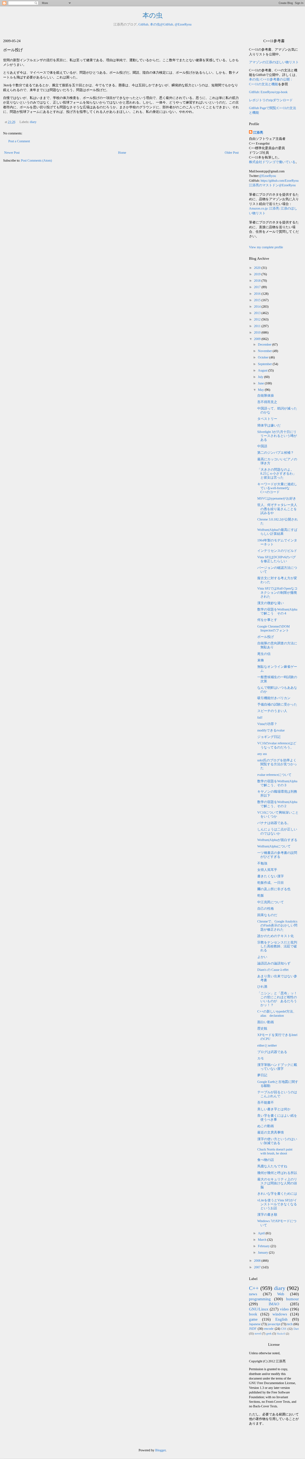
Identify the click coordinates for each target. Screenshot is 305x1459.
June (261, 383)
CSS (283, 1328)
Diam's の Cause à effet (272, 969)
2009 (257, 339)
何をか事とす (267, 620)
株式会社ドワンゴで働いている (272, 162)
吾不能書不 (265, 1102)
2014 (257, 306)
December (265, 344)
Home (122, 152)
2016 (257, 293)
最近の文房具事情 (270, 1132)
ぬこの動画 (265, 1126)
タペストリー (267, 419)
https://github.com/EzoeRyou (280, 180)
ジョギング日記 (269, 737)
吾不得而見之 (267, 402)
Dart (296, 1328)
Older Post (232, 152)
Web (280, 1294)
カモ (260, 1058)
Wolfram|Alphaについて (274, 846)
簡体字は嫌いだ (269, 425)
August (263, 370)
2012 (257, 319)
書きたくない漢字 (270, 876)
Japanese (255, 1324)
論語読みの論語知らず (273, 963)
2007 (257, 1267)
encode (268, 1328)
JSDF (252, 1328)
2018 (257, 280)
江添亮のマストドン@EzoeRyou (272, 185)
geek (269, 1333)
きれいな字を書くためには (277, 1193)
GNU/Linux (258, 1309)
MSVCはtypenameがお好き (276, 498)
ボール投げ (265, 637)
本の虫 (153, 15)
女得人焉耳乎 (267, 869)
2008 (257, 1260)
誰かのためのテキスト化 (275, 936)
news (253, 1294)
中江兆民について (270, 902)
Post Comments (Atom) (36, 160)
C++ (254, 1288)
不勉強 (262, 863)
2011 (257, 326)
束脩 (260, 660)
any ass (262, 754)
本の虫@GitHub (161, 24)
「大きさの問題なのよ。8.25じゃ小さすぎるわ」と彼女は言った (276, 473)
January (263, 1252)
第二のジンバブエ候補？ (275, 452)
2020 (257, 267)
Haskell (281, 1333)
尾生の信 (264, 654)
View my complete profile (266, 247)
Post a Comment (19, 141)
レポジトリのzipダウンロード (271, 100)
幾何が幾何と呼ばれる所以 (277, 1173)
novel (258, 1333)
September (265, 364)
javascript (274, 1324)
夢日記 (262, 1075)
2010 (257, 332)
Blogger (160, 1450)
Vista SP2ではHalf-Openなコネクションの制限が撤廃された (277, 592)
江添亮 (258, 132)
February (264, 1246)
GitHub (143, 24)
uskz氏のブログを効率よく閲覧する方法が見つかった (277, 764)
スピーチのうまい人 (272, 711)
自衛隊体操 (265, 395)
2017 (257, 287)
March (262, 1239)
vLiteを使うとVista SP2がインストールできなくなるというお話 (277, 1204)
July (261, 377)
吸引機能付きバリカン (273, 698)
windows (279, 1314)
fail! (259, 717)
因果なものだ (267, 915)
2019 (257, 274)
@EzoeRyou (183, 24)
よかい (262, 957)
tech (290, 1324)
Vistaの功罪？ (267, 724)
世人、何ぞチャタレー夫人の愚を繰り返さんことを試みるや (277, 508)
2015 (257, 300)
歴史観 (262, 1028)
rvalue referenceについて (274, 774)
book (253, 1314)
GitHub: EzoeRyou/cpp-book (268, 92)
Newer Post (12, 152)
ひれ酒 (262, 986)
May (261, 389)
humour (292, 1299)
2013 (257, 313)
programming (260, 1299)
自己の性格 (265, 908)
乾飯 (260, 895)
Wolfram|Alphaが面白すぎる (277, 840)
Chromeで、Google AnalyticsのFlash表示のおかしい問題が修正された (277, 925)
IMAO (274, 1304)
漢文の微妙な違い (270, 603)
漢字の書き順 (267, 1214)
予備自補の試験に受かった (277, 704)
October (263, 357)
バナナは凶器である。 (273, 823)
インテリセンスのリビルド (277, 550)
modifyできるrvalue (271, 730)
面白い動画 (265, 1022)
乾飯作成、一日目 (270, 882)
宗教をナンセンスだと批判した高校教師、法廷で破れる (277, 946)
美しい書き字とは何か (273, 1109)
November (265, 351)
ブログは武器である (272, 1052)
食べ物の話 (265, 1160)
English (281, 1319)
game (253, 1319)
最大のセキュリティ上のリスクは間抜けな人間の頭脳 (277, 1183)
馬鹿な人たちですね (272, 1166)
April (262, 1233)
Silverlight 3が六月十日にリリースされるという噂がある (277, 435)
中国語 (262, 446)
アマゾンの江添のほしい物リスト (274, 62)
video (284, 1309)
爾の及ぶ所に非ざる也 (273, 889)
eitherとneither (267, 1045)
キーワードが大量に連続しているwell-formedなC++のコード (277, 488)
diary (33, 122)
